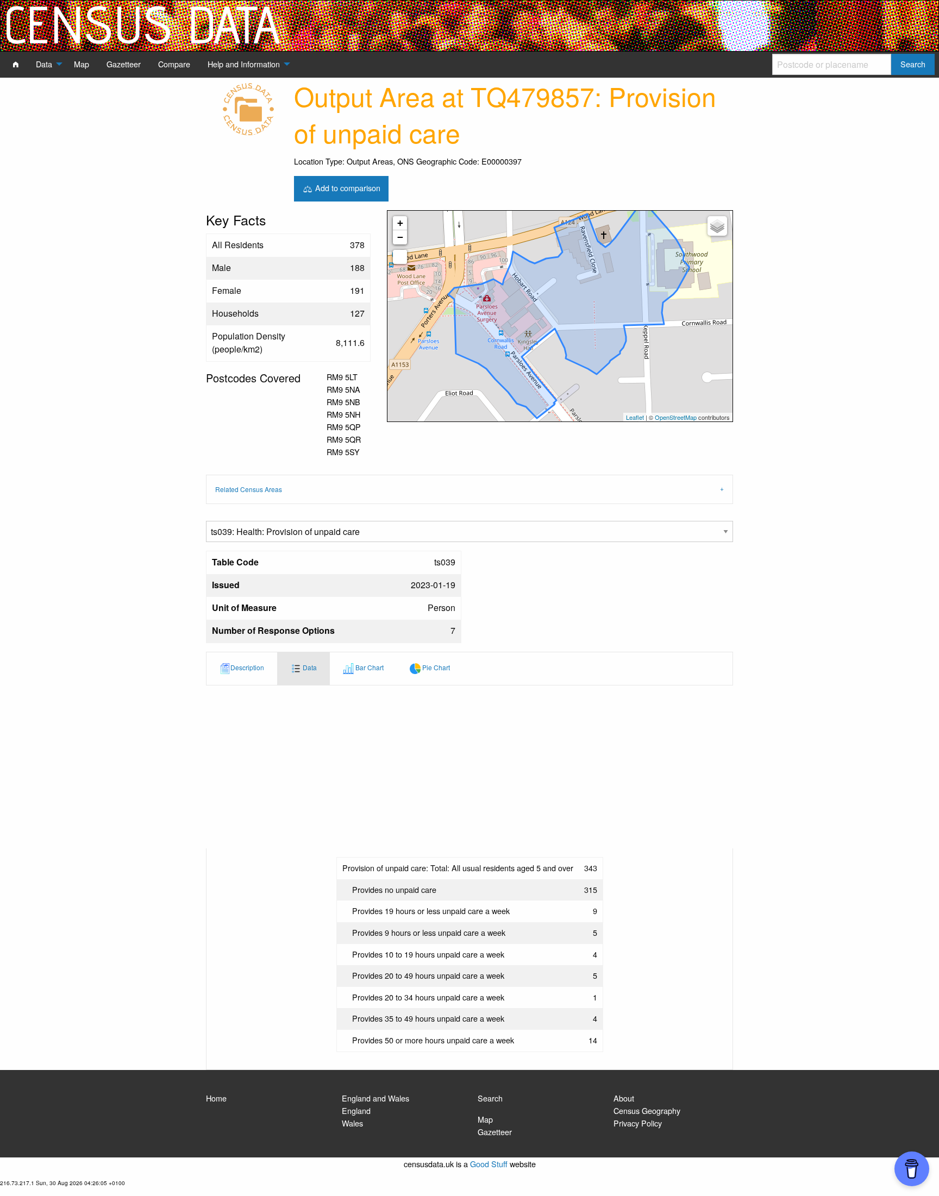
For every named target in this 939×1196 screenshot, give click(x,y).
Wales (352, 1123)
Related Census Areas (248, 489)
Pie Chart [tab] (435, 667)
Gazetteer (495, 1131)
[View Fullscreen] (400, 257)
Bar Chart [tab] (369, 667)
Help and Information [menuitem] (244, 64)
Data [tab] (309, 667)
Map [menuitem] (81, 64)
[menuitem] (15, 64)
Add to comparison (346, 187)
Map (485, 1119)
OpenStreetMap (676, 417)
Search (490, 1098)
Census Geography (647, 1110)
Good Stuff (489, 1163)
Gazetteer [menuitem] (124, 64)
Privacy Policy (638, 1123)
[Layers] (717, 226)
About (624, 1098)
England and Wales (375, 1098)
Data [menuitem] (44, 64)
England (356, 1110)
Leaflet (635, 417)
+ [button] (400, 223)
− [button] (400, 237)
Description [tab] (247, 667)
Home (216, 1098)
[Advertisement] (469, 767)
